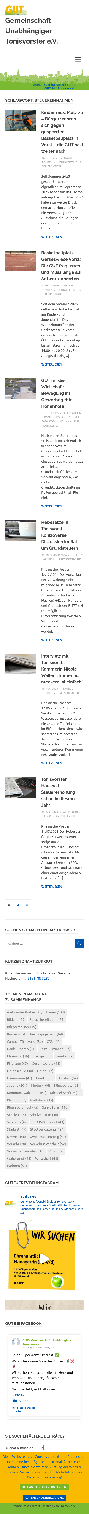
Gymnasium (19, 1078)
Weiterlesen (51, 237)
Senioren (17, 1122)
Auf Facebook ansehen (23, 1407)
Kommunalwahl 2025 (64, 421)
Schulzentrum (44, 1114)
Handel (45, 1078)
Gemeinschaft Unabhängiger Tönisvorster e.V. (31, 30)
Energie (42, 1056)
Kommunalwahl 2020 (26, 1092)
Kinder (40, 1085)
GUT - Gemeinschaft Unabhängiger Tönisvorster (47, 1342)
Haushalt (67, 1078)
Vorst (56, 1151)
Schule (16, 1114)
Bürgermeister (21, 1026)
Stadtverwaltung (47, 1129)
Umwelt (16, 1136)
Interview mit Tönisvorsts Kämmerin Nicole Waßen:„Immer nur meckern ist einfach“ (62, 669)
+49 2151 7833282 (35, 978)
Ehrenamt (18, 1056)
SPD (38, 1122)
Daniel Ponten (21, 1048)
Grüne (45, 1070)
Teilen (18, 1411)
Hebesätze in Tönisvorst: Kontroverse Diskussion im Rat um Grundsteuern (59, 535)
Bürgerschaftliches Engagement (35, 1034)
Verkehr (16, 1143)
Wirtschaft (46, 1158)
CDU (53, 1041)
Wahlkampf (19, 1158)
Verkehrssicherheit (48, 1143)
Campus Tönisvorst (25, 1041)
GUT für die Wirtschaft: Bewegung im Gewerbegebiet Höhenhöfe (57, 393)
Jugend (17, 1085)
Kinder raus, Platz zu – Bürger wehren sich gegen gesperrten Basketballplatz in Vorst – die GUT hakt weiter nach (62, 132)
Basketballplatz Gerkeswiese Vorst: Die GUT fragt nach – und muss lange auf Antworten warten (62, 265)
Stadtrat (16, 1129)
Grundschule (20, 1070)
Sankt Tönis (55, 1107)
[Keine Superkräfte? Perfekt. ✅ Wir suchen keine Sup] (44, 1259)
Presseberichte (70, 559)
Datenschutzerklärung (44, 1497)
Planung (16, 1100)
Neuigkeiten (50, 425)
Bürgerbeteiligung (46, 1019)
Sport (56, 1122)
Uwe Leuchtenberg (48, 1136)
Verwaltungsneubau (25, 1151)
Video (23, 1400)
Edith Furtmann (55, 1048)
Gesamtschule (46, 1063)
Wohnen (17, 1165)
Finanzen (17, 1063)
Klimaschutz (66, 1085)
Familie (64, 1056)
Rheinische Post (22, 1107)
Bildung (16, 1019)
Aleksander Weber (24, 1012)
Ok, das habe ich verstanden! (44, 1487)
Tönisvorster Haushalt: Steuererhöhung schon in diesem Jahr (58, 792)
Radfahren (41, 1100)
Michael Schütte (66, 1092)
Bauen (55, 1012)
